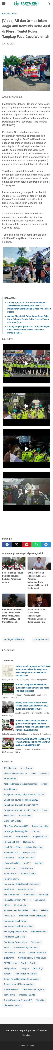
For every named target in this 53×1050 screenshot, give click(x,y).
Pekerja (44, 910)
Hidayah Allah (29, 852)
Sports (33, 963)
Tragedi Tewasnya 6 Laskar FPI (18, 1000)
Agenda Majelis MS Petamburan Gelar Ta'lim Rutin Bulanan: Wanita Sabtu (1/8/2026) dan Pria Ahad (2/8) (28, 319)
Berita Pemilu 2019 (12, 821)
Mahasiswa (39, 900)
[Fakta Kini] (26, 4)
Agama (29, 768)
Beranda (10, 1030)
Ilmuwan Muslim (11, 863)
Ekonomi (8, 836)
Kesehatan (9, 889)
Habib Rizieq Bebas (12, 847)
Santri (22, 952)
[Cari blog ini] (49, 4)
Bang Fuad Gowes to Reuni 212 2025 (21, 810)
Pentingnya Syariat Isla (14, 937)
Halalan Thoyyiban (34, 847)
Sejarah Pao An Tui (37, 952)
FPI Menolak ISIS (11, 842)
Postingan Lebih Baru (14, 639)
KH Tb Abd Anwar (12, 894)
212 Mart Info (10, 768)
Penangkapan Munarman (15, 931)
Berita (44, 810)
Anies (33, 773)
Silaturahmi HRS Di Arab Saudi (32, 958)
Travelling (40, 1000)
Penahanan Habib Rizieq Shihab (18, 926)
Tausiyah (24, 968)
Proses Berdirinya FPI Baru (26, 947)
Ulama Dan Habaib (12, 1005)
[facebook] (7, 544)
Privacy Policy (22, 1030)
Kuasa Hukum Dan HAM (15, 900)
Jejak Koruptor (26, 868)
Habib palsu (28, 842)
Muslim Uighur (20, 905)
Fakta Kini (30, 1046)
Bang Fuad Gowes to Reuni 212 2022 (21, 805)
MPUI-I (7, 905)
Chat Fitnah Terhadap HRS (16, 826)
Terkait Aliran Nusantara (25, 974)
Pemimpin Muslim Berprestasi (32, 916)
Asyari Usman (10, 789)
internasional (10, 868)
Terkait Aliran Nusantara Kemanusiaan (21, 979)
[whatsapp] (36, 544)
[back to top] (47, 1043)
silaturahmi (9, 958)
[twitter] (17, 544)
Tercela (7, 974)
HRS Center (9, 858)
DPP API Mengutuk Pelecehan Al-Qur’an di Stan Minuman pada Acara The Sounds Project (32, 688)
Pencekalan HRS (38, 931)
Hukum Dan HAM (26, 858)
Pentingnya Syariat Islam (15, 942)
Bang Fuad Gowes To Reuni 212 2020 (21, 800)
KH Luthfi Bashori (26, 889)
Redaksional (9, 952)
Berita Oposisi (25, 815)
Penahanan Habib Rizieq (15, 921)
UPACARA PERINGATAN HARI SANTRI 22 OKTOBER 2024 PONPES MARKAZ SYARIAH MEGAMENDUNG (32, 742)
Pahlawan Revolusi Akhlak (16, 910)
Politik (7, 947)
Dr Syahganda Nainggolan (16, 831)
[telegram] (46, 544)
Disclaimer (26, 1035)
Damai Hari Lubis (40, 826)
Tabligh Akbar (10, 968)
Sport (23, 963)
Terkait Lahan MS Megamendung (19, 984)
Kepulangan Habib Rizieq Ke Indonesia (21, 884)
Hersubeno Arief (11, 852)
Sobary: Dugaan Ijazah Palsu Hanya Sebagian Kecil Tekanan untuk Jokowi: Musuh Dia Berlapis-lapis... (28, 329)
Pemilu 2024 (9, 916)
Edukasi (35, 831)
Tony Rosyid (9, 995)
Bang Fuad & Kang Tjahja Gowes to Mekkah (24, 794)
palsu (34, 910)
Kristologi (43, 894)
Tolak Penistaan (11, 989)
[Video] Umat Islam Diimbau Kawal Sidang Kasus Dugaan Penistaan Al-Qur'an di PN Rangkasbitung (32, 705)
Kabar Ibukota (10, 873)
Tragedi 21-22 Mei (27, 995)
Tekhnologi (38, 968)
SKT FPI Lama (10, 963)
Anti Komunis (10, 778)
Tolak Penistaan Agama (33, 989)
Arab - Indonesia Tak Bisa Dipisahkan (21, 784)
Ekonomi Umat (22, 836)
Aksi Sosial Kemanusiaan (15, 773)
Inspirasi (38, 863)
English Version (40, 836)
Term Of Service (39, 1030)
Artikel (44, 784)
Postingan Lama (41, 639)
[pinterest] (26, 544)
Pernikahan (36, 942)
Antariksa (44, 773)
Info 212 (27, 863)
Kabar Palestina (28, 873)
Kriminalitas (29, 894)
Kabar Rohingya (11, 879)
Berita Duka (9, 815)
